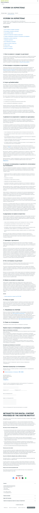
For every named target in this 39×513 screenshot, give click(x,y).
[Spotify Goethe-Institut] (26, 478)
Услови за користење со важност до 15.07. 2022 (12, 296)
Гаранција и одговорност (8, 39)
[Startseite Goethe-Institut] (5, 0)
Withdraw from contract (31, 507)
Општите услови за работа (24, 62)
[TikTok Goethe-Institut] (22, 478)
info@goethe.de (5, 379)
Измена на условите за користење (10, 43)
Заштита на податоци (13, 507)
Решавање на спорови (8, 46)
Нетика (9, 146)
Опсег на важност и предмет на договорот (11, 29)
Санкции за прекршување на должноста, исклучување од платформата (16, 36)
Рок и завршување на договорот (10, 41)
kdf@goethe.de (5, 160)
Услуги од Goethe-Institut (8, 32)
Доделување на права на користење (10, 38)
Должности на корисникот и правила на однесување (13, 34)
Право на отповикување (8, 48)
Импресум (6, 507)
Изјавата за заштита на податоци (9, 69)
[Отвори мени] (37, 1)
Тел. (7, 491)
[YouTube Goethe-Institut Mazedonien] (16, 478)
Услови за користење (21, 507)
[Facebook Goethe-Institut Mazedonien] (13, 478)
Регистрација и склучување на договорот (11, 31)
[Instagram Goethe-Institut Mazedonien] (19, 478)
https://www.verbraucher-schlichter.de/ (25, 318)
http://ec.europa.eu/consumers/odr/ (18, 313)
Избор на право (7, 45)
